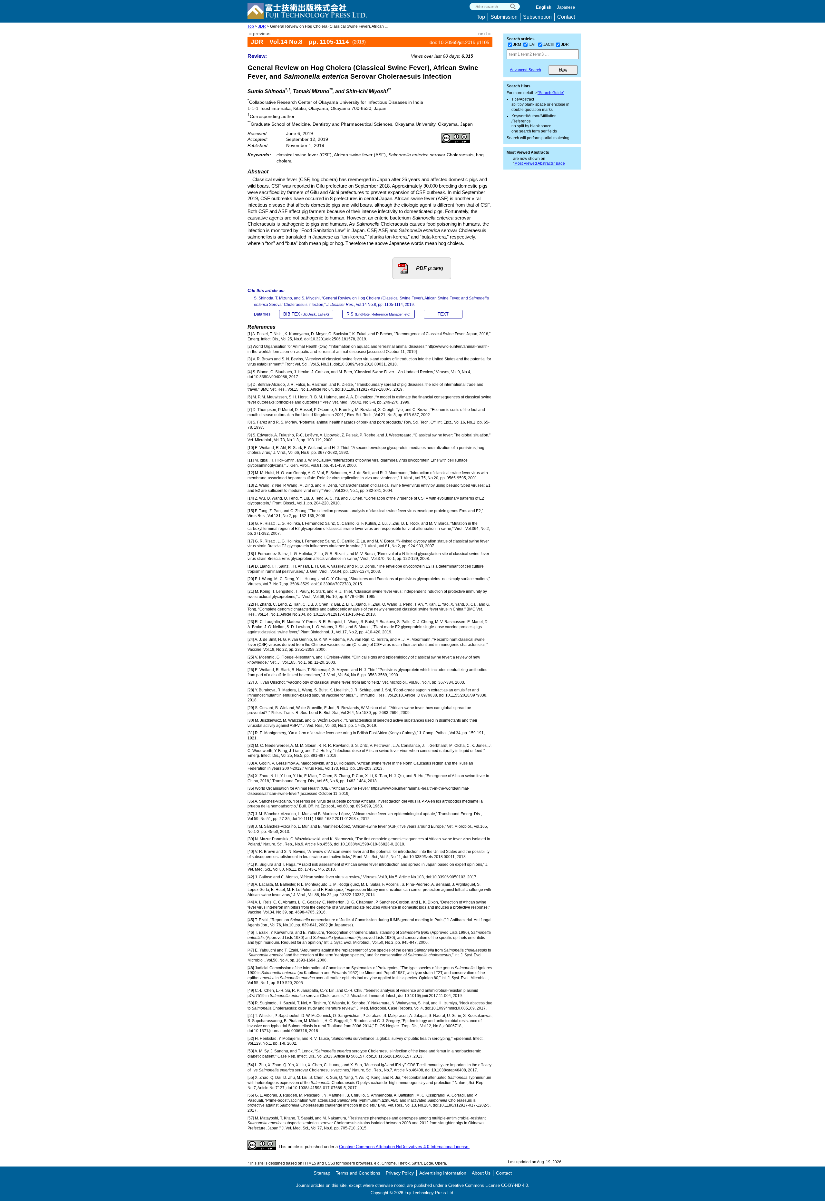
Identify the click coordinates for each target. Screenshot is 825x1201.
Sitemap (322, 1173)
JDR (262, 26)
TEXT (443, 314)
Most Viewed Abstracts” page (539, 163)
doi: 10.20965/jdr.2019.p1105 (459, 42)
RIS (378, 314)
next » (484, 33)
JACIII (548, 44)
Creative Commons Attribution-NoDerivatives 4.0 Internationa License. (404, 1146)
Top (481, 17)
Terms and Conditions (358, 1173)
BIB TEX (306, 314)
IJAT (532, 44)
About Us (481, 1173)
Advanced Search (525, 70)
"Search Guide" (551, 93)
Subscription (537, 17)
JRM (517, 44)
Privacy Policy (400, 1173)
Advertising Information (442, 1173)
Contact (566, 17)
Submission (504, 17)
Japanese (566, 7)
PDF (429, 268)
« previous (259, 33)
